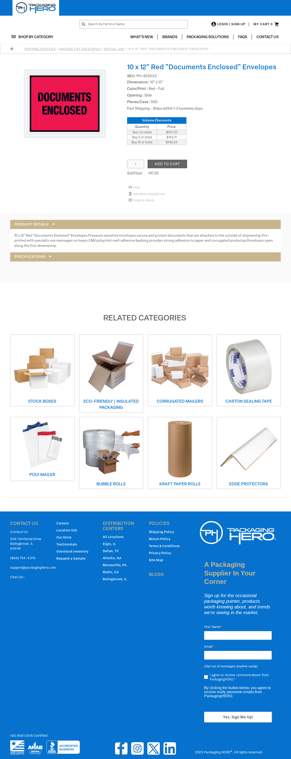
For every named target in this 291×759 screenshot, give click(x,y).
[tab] (145, 236)
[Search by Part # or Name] (84, 24)
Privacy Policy (160, 553)
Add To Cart (167, 164)
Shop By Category (35, 37)
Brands (169, 37)
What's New (141, 37)
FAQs (242, 37)
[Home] (16, 49)
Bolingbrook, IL (115, 579)
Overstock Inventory (72, 551)
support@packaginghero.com (33, 568)
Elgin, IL (109, 544)
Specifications (30, 257)
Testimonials (66, 544)
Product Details (32, 224)
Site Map (156, 560)
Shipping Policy (161, 532)
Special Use (114, 49)
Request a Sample (70, 559)
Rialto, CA (111, 572)
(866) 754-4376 (22, 558)
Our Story (64, 537)
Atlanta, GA (112, 558)
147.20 (153, 173)
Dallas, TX (111, 551)
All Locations (113, 537)
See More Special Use (149, 194)
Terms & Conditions (164, 546)
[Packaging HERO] (36, 8)
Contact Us (267, 37)
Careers (62, 523)
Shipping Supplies (40, 49)
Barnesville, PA (115, 565)
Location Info (66, 530)
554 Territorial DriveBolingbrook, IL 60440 (25, 544)
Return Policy (159, 539)
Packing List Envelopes (80, 49)
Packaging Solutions (208, 37)
